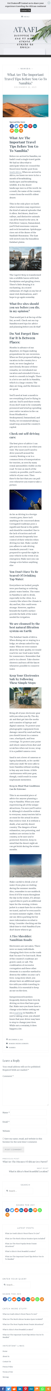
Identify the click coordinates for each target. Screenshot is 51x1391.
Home (5, 1351)
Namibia (26, 69)
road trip (18, 1013)
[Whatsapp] (16, 131)
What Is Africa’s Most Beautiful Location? (29, 1170)
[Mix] (12, 131)
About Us (6, 1356)
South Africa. (15, 172)
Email (6, 1122)
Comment (8, 1076)
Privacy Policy (8, 1367)
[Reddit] (21, 126)
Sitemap (6, 1377)
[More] (21, 131)
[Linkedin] (26, 126)
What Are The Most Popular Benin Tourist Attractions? (23, 1324)
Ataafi (25, 29)
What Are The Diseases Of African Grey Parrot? (25, 1160)
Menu (27, 17)
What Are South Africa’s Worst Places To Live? (22, 1233)
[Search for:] (19, 1191)
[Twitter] (16, 126)
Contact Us (7, 1362)
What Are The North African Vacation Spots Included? (25, 1239)
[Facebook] (12, 126)
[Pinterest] (30, 126)
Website (6, 1131)
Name (6, 1112)
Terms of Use (8, 1372)
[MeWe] (35, 126)
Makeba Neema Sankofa (18, 1043)
